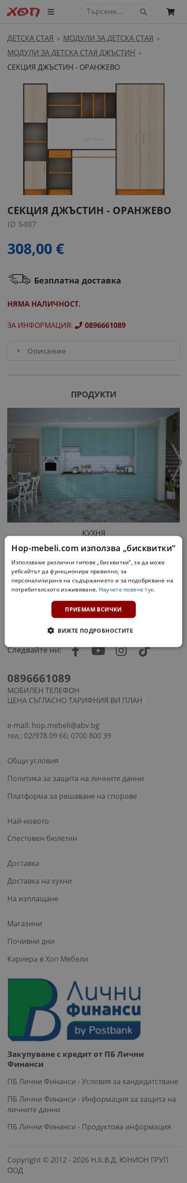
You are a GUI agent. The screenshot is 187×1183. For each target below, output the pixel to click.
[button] (93, 630)
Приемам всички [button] (93, 609)
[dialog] (93, 591)
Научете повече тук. (127, 589)
